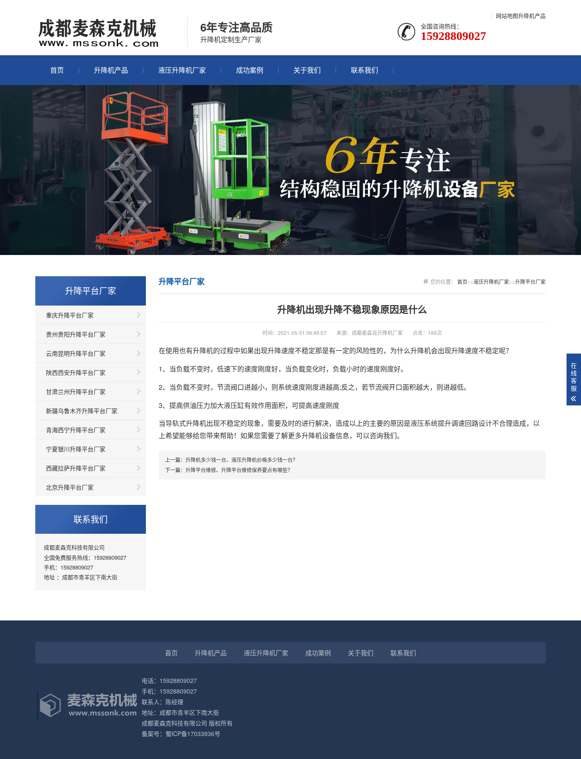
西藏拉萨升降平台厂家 (75, 468)
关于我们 (307, 70)
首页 (57, 70)
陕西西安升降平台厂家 (75, 372)
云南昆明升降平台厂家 (75, 353)
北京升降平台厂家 (70, 487)
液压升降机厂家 (182, 70)
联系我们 (364, 70)
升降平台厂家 (530, 281)
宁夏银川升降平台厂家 (75, 449)
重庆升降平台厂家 (70, 315)
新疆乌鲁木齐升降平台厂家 (81, 410)
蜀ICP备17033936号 (192, 733)
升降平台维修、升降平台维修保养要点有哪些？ (239, 469)
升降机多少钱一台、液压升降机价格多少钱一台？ (241, 459)
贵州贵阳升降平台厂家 (75, 334)
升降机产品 (532, 15)
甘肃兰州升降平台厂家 (75, 391)
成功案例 (249, 70)
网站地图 (507, 15)
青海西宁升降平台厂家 (75, 429)
